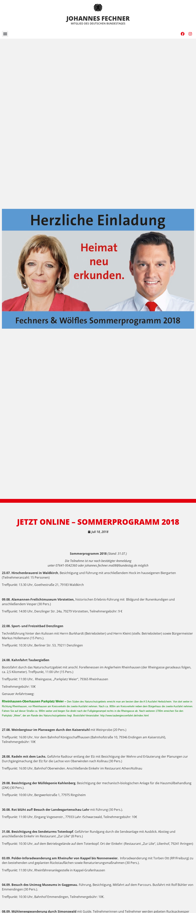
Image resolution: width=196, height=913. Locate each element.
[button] (5, 34)
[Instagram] (190, 34)
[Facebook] (182, 34)
